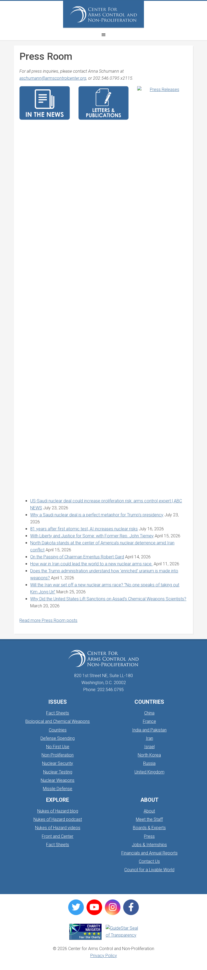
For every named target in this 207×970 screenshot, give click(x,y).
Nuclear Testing (57, 772)
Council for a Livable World (149, 869)
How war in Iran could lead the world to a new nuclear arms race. (91, 563)
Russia (149, 763)
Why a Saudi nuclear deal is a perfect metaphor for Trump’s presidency (96, 514)
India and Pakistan (149, 730)
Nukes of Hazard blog (57, 811)
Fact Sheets (57, 713)
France (149, 721)
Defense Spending (57, 738)
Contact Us (149, 861)
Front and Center (57, 836)
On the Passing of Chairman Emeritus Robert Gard (77, 556)
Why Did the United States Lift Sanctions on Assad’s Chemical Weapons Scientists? (108, 598)
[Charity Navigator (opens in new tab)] (85, 932)
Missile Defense (57, 788)
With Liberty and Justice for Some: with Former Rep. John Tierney (92, 535)
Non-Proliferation (58, 755)
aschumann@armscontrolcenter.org (52, 78)
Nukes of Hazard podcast (57, 819)
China (149, 713)
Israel (149, 746)
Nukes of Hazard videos (57, 827)
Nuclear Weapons (57, 780)
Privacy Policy (103, 955)
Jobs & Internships (149, 844)
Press (149, 836)
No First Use (57, 746)
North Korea (149, 755)
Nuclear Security (57, 763)
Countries (58, 730)
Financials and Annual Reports (149, 853)
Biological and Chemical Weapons (57, 721)
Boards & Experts (149, 827)
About (149, 811)
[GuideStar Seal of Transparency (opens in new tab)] (122, 932)
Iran (149, 738)
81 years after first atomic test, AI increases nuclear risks (84, 528)
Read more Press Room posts (48, 620)
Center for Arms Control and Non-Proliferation (103, 14)
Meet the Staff (149, 819)
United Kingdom (149, 772)
